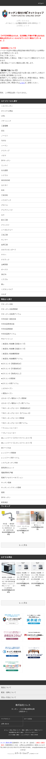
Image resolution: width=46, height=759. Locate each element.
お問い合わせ (5, 723)
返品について (38, 730)
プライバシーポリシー (31, 732)
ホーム (6, 730)
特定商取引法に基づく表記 (16, 732)
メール (8, 23)
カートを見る (28, 718)
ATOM (36, 734)
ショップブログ (25, 734)
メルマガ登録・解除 (13, 734)
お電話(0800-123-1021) (26, 23)
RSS (32, 734)
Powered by (11, 753)
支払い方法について (15, 730)
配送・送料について (27, 730)
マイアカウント (5, 718)
